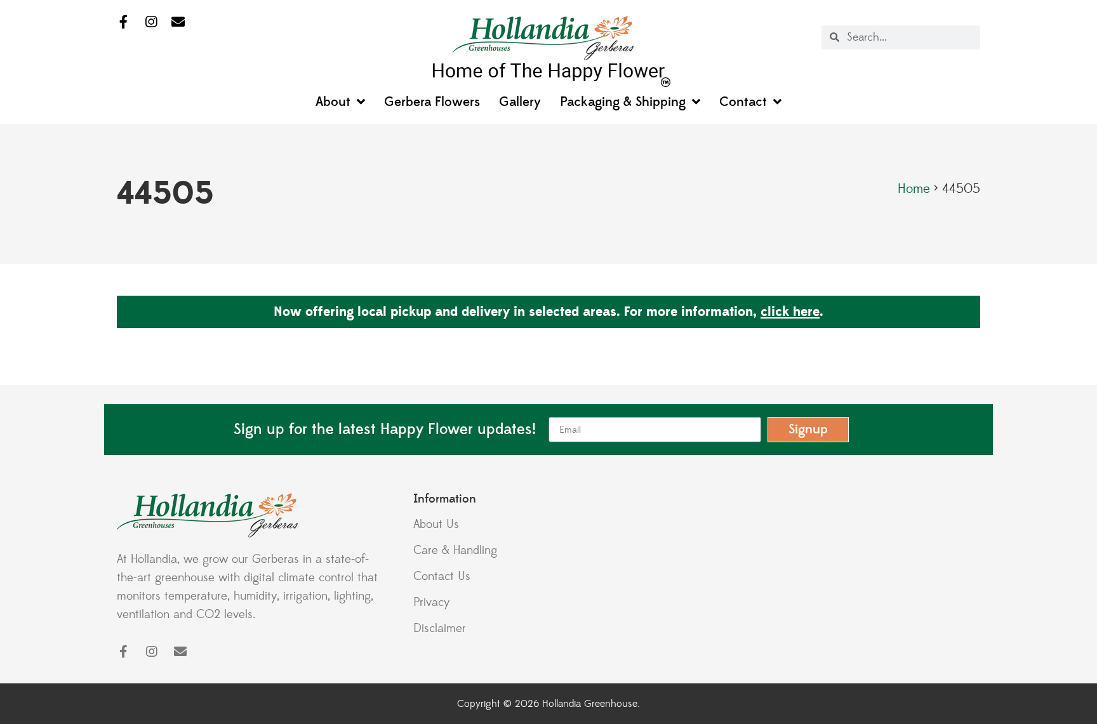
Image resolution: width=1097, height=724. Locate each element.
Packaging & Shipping (623, 102)
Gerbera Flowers (432, 102)
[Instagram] (150, 22)
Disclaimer (439, 628)
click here (790, 311)
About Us (436, 524)
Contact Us (441, 576)
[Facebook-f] (123, 22)
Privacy (431, 602)
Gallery (520, 102)
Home (914, 189)
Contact (743, 102)
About (333, 102)
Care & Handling (455, 550)
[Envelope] (178, 22)
